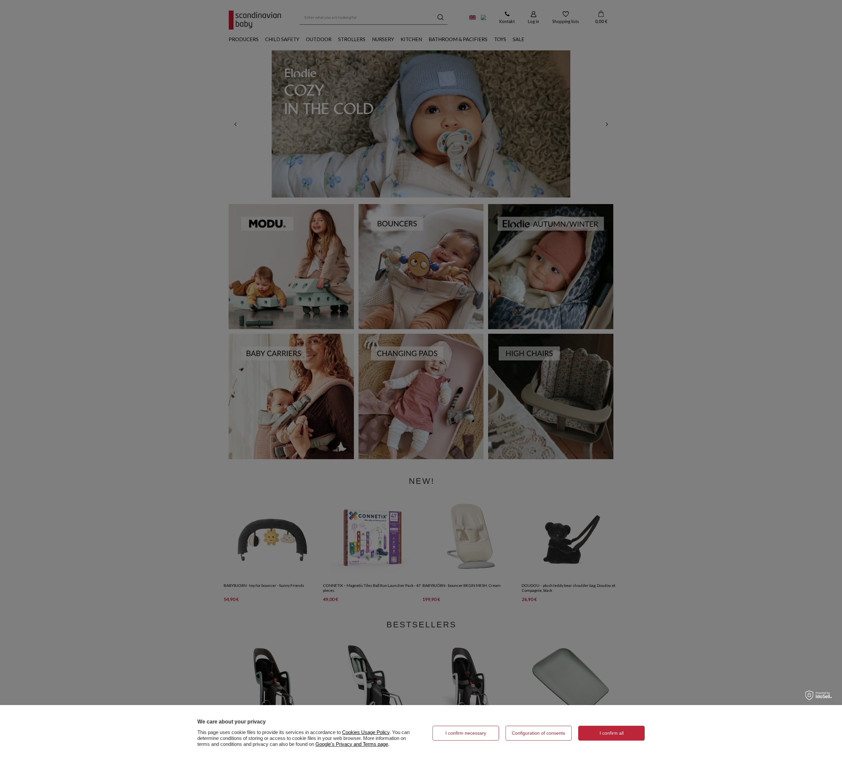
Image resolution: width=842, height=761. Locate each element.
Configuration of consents (538, 733)
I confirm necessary (465, 733)
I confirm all (612, 733)
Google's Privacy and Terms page (351, 744)
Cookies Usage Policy (365, 732)
